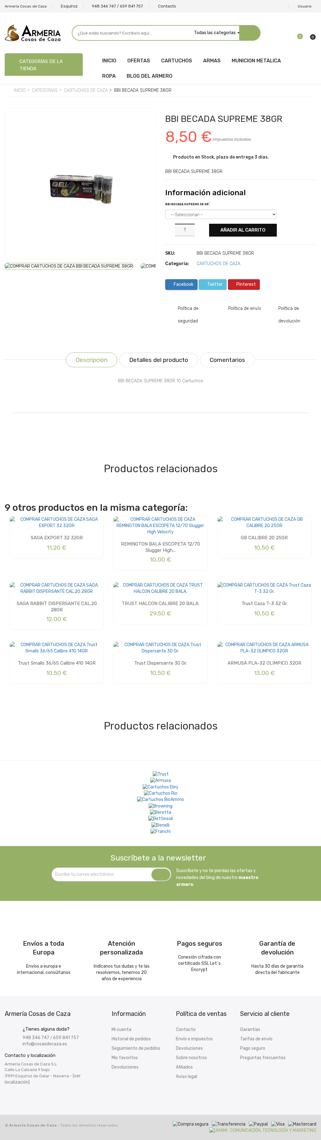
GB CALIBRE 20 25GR (264, 538)
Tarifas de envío (256, 1039)
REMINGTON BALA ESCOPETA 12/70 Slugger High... (160, 547)
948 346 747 (36, 1037)
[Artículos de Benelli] (160, 825)
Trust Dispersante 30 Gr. (160, 663)
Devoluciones (125, 1067)
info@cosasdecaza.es (45, 1044)
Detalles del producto (158, 359)
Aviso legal (186, 1076)
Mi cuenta (121, 1029)
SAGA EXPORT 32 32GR (57, 538)
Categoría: (177, 263)
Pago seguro (252, 1048)
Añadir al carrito (243, 230)
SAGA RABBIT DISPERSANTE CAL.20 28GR (57, 607)
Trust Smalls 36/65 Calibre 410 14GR (57, 663)
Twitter (214, 284)
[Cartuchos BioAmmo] (160, 800)
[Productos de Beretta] (160, 812)
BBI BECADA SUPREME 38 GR (187, 204)
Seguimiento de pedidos (136, 1048)
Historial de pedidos (131, 1039)
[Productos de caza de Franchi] (160, 832)
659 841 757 (66, 1037)
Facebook (183, 284)
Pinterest (245, 284)
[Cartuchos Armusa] (160, 780)
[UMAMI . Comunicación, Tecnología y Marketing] (262, 1130)
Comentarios (227, 359)
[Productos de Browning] (160, 806)
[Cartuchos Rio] (160, 793)
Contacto (186, 1029)
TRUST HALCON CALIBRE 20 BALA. (160, 603)
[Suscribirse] (160, 875)
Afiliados (184, 1067)
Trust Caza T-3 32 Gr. (264, 603)
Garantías (250, 1029)
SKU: (170, 253)
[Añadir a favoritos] (14, 119)
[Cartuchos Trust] (161, 774)
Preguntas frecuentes (263, 1057)
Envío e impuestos (194, 1039)
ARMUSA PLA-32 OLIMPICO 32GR (264, 663)
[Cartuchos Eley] (160, 787)
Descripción (92, 359)
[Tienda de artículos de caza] (160, 819)
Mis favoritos (125, 1057)
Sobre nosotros (191, 1057)
